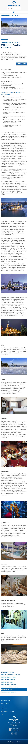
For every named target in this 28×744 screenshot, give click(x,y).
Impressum (3, 706)
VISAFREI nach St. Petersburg (8, 692)
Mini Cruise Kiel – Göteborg (8, 679)
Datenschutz (4, 708)
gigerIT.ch (19, 742)
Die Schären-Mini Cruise (7, 672)
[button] (14, 8)
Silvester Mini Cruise (6, 689)
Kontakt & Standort (5, 703)
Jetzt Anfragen (21, 64)
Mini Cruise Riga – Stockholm (8, 684)
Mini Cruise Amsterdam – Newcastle (10, 674)
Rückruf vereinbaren (15, 728)
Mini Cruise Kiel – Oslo (7, 682)
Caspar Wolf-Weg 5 (14, 724)
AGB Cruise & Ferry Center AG (7, 711)
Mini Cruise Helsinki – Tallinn (8, 677)
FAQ (2, 714)
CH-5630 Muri (14, 725)
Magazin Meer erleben (6, 700)
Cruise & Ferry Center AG (14, 722)
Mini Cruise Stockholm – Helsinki (9, 687)
